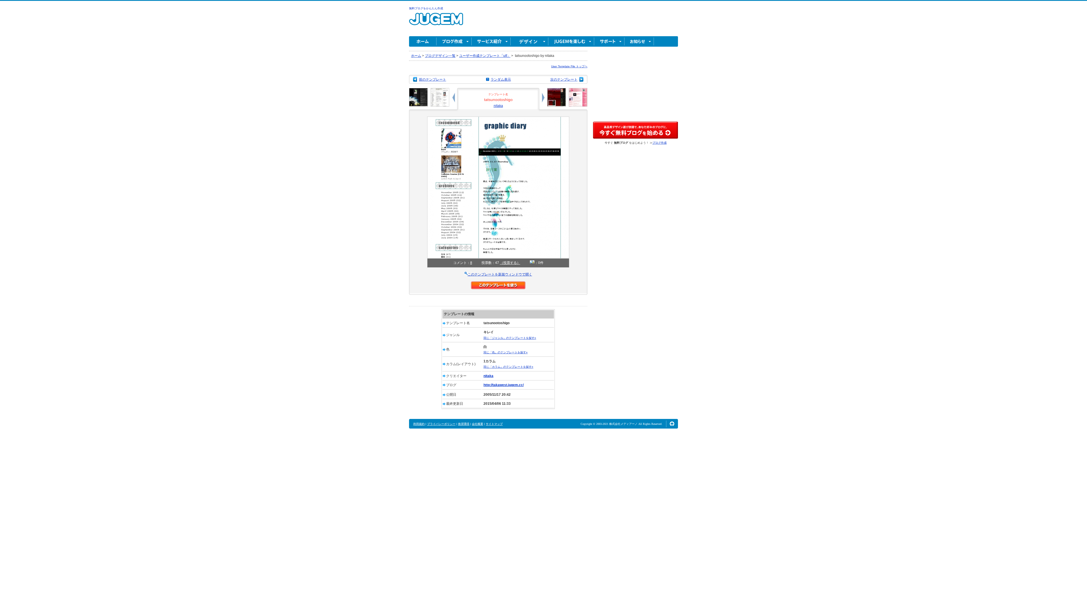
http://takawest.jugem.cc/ (503, 385)
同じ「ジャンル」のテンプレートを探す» (509, 337)
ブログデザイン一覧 (440, 56)
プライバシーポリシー (441, 423)
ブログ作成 (454, 41)
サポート (609, 41)
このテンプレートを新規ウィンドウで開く (500, 274)
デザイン (529, 41)
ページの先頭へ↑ (672, 424)
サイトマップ (494, 423)
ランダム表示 (501, 79)
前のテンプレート (432, 79)
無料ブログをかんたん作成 (426, 8)
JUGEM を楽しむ (571, 41)
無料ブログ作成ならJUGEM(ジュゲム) (436, 22)
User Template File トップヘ (569, 66)
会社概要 (477, 423)
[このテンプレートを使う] (498, 284)
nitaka (498, 106)
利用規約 (419, 423)
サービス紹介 (491, 41)
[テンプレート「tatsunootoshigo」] (498, 119)
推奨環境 (463, 423)
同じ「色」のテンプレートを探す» (505, 352)
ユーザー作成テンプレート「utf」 (484, 56)
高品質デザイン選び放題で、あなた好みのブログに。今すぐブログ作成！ (635, 130)
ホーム (422, 41)
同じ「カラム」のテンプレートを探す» (508, 366)
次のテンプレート (563, 79)
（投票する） (510, 263)
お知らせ (639, 41)
